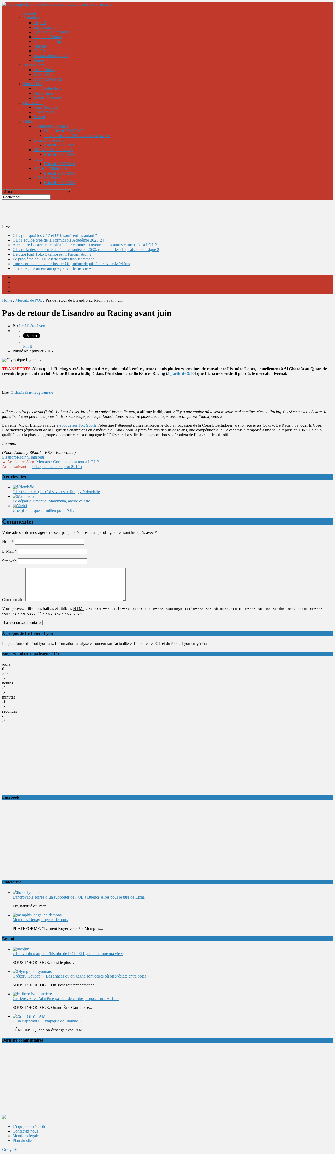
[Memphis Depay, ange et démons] (37, 915)
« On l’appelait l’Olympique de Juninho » (47, 1021)
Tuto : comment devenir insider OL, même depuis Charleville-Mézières (71, 263)
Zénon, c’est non (47, 98)
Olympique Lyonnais (51, 126)
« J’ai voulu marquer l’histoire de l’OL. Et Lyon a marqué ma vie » (68, 953)
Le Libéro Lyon (32, 326)
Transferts (37, 457)
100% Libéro (34, 65)
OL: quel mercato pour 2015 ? (57, 466)
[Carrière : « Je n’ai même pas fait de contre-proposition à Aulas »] (32, 994)
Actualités (31, 18)
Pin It (27, 346)
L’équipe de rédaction (30, 1126)
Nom (8, 541)
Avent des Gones (48, 79)
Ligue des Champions (52, 32)
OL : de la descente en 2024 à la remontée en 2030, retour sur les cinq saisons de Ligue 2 (86, 249)
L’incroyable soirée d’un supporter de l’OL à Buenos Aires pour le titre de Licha (79, 897)
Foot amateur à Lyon (51, 55)
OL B (38, 159)
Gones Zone (33, 102)
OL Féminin (44, 51)
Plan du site (22, 1140)
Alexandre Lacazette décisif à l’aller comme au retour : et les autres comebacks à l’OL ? (85, 245)
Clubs (28, 121)
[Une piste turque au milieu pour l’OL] (20, 506)
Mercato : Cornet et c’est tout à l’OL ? (67, 462)
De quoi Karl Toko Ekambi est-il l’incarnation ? (52, 254)
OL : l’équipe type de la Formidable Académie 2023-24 (58, 240)
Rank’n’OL (43, 74)
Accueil (29, 13)
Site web (9, 561)
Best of (39, 117)
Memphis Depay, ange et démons (40, 919)
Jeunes (39, 60)
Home (7, 300)
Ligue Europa (45, 27)
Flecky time (43, 93)
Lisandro (9, 457)
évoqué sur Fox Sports (78, 425)
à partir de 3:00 (181, 373)
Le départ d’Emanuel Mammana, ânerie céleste (51, 501)
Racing (23, 457)
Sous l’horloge (46, 107)
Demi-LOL (32, 84)
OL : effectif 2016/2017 (63, 131)
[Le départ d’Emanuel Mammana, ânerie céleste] (23, 496)
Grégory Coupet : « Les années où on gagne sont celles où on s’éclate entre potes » (81, 976)
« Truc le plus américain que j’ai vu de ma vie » (52, 268)
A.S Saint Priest (47, 178)
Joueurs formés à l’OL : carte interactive (77, 135)
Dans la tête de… (48, 88)
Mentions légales (26, 1136)
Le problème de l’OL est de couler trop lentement (53, 259)
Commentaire (13, 599)
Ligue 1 (40, 22)
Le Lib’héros (44, 69)
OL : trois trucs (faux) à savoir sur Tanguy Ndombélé (56, 491)
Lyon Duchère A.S (49, 140)
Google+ (9, 1149)
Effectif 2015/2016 (59, 145)
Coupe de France (48, 37)
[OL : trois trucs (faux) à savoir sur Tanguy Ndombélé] (23, 487)
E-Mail (9, 551)
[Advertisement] (129, 211)
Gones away (44, 112)
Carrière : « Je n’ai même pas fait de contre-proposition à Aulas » (66, 998)
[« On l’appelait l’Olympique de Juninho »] (29, 1016)
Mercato (40, 46)
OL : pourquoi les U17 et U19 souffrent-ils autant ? (55, 235)
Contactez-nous (25, 1131)
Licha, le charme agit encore (32, 393)
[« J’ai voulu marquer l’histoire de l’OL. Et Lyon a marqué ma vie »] (21, 949)
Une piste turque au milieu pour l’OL (43, 510)
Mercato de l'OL (28, 300)
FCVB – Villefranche (51, 168)
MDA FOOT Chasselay (53, 149)
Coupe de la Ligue (49, 41)
